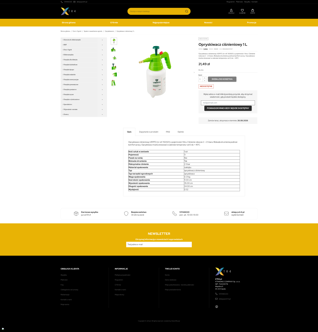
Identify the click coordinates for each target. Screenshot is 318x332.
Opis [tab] (129, 132)
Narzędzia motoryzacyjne (71, 79)
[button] (231, 11)
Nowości (208, 22)
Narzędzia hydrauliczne (70, 65)
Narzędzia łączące (68, 69)
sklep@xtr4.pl (225, 299)
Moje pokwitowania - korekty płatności (179, 285)
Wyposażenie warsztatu (70, 109)
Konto (167, 275)
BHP (65, 45)
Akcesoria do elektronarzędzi (72, 40)
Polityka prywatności (122, 275)
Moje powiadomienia (173, 289)
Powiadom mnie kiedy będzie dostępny (228, 108)
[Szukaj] (186, 11)
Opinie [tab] (181, 132)
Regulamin (119, 280)
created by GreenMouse (172, 321)
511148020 (223, 294)
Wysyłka (64, 275)
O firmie (114, 22)
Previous (119, 72)
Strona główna (69, 22)
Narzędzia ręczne (68, 94)
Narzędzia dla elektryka (70, 60)
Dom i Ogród (67, 50)
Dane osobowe (170, 280)
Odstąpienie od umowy (69, 289)
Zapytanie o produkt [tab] (148, 132)
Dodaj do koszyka (222, 79)
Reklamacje (65, 294)
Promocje (251, 22)
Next (194, 72)
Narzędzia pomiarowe (70, 89)
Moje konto (65, 304)
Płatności (64, 280)
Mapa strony (119, 294)
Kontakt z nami (66, 299)
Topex (205, 49)
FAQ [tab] (168, 132)
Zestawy (66, 114)
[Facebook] (216, 306)
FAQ (62, 285)
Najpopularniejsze (161, 22)
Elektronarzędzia (68, 55)
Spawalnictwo (67, 104)
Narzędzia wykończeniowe (71, 99)
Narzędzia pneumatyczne (70, 84)
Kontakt (255, 2)
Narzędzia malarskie (69, 74)
